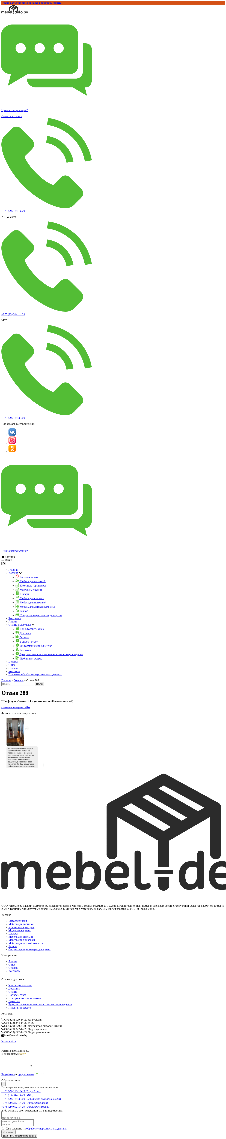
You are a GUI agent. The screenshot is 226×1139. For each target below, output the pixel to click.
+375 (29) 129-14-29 (13, 210)
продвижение (26, 1074)
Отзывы (13, 668)
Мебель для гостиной (21, 924)
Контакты (14, 671)
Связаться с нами (11, 116)
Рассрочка (14, 618)
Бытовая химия (17, 920)
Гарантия (14, 1001)
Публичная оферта (19, 1007)
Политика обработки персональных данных (35, 674)
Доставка (14, 988)
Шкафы (13, 933)
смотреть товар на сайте (15, 707)
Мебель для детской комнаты (25, 943)
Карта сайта (8, 1041)
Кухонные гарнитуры (21, 927)
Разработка (8, 1074)
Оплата (12, 991)
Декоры (13, 661)
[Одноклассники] (12, 451)
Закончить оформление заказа (19, 1135)
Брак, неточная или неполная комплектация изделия (40, 1004)
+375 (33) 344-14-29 (13, 314)
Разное (12, 946)
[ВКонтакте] (12, 434)
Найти (39, 684)
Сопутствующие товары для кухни (29, 949)
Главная (13, 569)
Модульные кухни (19, 930)
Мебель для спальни (20, 936)
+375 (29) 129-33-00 (13, 417)
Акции (12, 621)
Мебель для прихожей (21, 939)
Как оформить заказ (20, 985)
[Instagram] (12, 442)
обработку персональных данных (46, 1128)
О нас (11, 664)
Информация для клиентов (24, 998)
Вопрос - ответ (17, 994)
